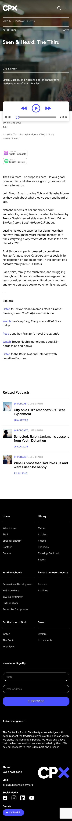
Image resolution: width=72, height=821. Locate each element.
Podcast (20, 21)
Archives (43, 590)
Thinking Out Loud (48, 553)
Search (42, 559)
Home (6, 516)
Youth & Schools (12, 572)
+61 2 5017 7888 (12, 772)
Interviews (9, 646)
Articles (42, 534)
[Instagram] (14, 798)
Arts (32, 21)
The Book (8, 640)
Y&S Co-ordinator (13, 596)
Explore (42, 633)
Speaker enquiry (12, 540)
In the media (45, 640)
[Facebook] (5, 798)
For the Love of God (14, 622)
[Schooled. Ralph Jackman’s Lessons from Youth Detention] (7, 433)
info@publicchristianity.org (18, 784)
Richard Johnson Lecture (53, 572)
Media (41, 528)
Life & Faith (10, 68)
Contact (7, 546)
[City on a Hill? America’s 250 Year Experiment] (7, 406)
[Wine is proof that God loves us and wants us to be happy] (7, 460)
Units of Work (10, 602)
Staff (5, 534)
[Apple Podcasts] (15, 153)
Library (7, 21)
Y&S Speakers (11, 590)
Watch (6, 633)
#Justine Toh (10, 134)
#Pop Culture (46, 134)
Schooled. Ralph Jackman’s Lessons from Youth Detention (41, 439)
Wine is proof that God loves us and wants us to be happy (41, 465)
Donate (7, 553)
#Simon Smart (11, 138)
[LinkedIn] (22, 798)
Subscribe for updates (15, 609)
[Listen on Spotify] (15, 161)
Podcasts (43, 546)
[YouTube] (31, 798)
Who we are (9, 528)
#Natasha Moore (28, 134)
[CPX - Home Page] (10, 8)
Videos (42, 540)
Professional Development (17, 584)
